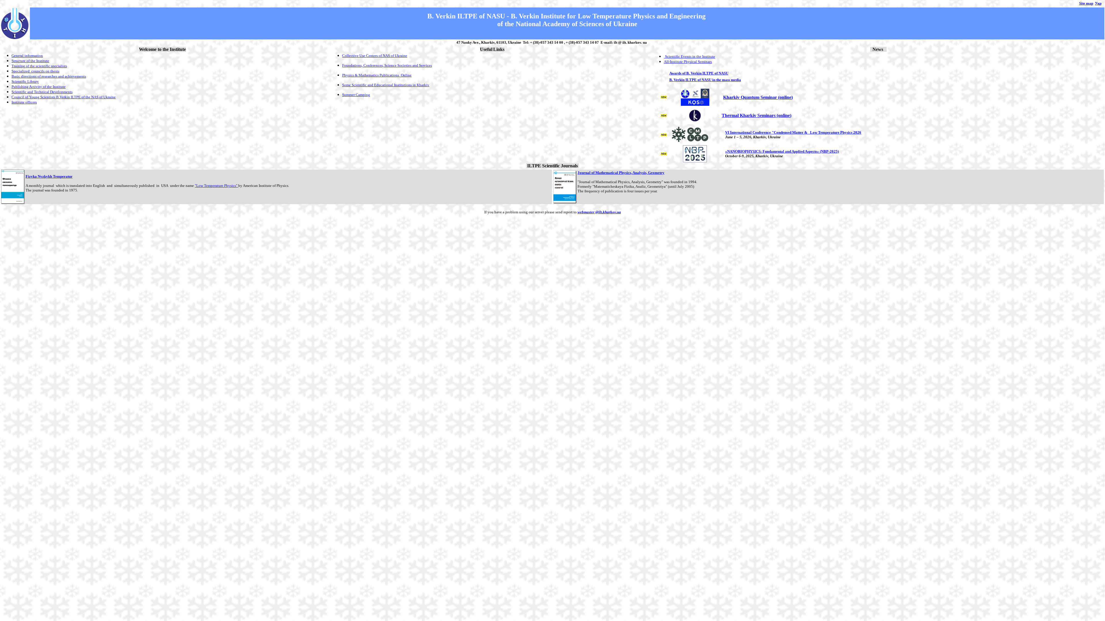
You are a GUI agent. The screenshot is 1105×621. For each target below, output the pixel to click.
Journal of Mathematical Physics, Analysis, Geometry (621, 172)
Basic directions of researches (38, 76)
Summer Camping (356, 95)
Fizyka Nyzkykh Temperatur (49, 176)
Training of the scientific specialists (39, 66)
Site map (1086, 3)
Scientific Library (25, 81)
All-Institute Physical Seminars (688, 62)
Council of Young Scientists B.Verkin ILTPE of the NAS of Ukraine (64, 97)
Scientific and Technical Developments (42, 92)
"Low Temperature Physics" (216, 185)
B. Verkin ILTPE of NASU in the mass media (705, 80)
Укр (1098, 3)
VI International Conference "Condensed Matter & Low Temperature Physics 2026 (793, 132)
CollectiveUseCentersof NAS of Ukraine (374, 55)
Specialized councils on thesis (35, 71)
